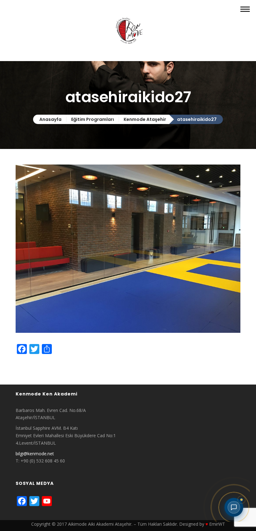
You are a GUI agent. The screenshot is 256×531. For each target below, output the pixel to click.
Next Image (27, 371)
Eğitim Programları (92, 119)
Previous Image (31, 364)
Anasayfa (50, 119)
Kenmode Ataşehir (145, 119)
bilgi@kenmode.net (35, 454)
